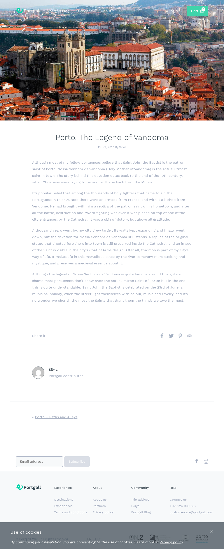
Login (173, 11)
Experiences (63, 506)
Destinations (63, 499)
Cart (197, 10)
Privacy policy (103, 512)
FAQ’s (135, 506)
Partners (99, 506)
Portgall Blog (58, 11)
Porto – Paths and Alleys (56, 417)
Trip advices (140, 499)
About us (100, 499)
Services (85, 11)
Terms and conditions (70, 512)
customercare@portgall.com (191, 512)
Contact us (178, 499)
